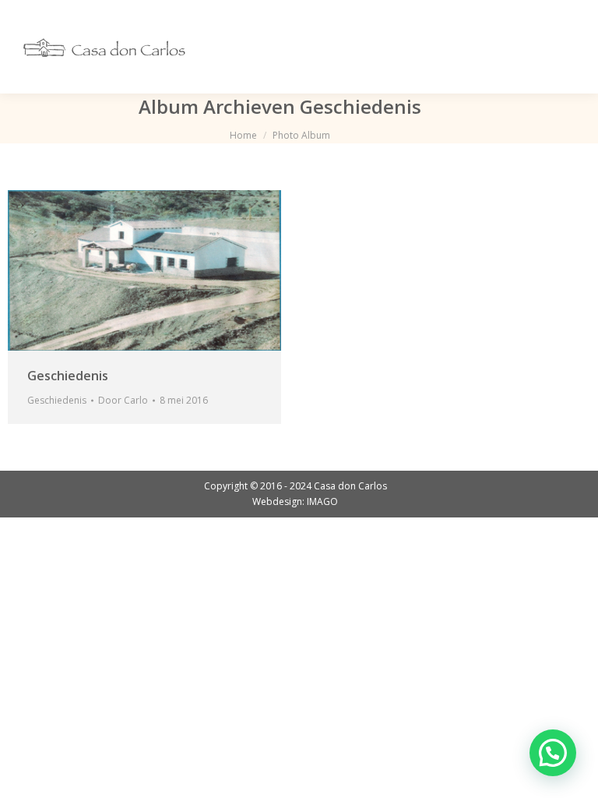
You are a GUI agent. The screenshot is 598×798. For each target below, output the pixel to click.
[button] (552, 752)
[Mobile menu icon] (565, 46)
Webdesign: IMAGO (295, 501)
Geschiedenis (67, 375)
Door (123, 400)
